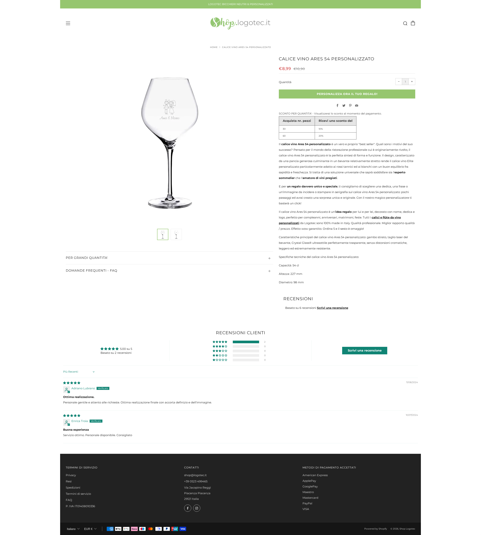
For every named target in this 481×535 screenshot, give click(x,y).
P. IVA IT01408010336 (80, 506)
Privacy (71, 475)
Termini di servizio (78, 494)
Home (214, 47)
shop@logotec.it (195, 475)
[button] (162, 234)
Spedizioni (73, 487)
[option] (169, 139)
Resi (69, 481)
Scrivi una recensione (332, 308)
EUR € (88, 528)
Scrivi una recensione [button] (365, 350)
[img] (71, 383)
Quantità (285, 82)
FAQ (69, 500)
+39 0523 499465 (195, 481)
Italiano (71, 528)
